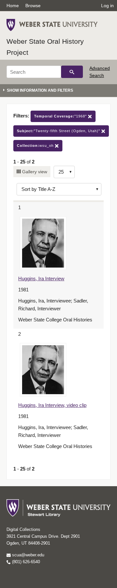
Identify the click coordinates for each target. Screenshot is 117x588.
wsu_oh (36, 145)
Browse (33, 5)
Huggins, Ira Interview (41, 278)
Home (12, 5)
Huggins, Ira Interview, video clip (52, 405)
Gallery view (34, 171)
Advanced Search (99, 72)
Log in (107, 5)
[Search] (72, 72)
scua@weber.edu (27, 554)
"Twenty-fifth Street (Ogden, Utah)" (59, 131)
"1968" (61, 116)
